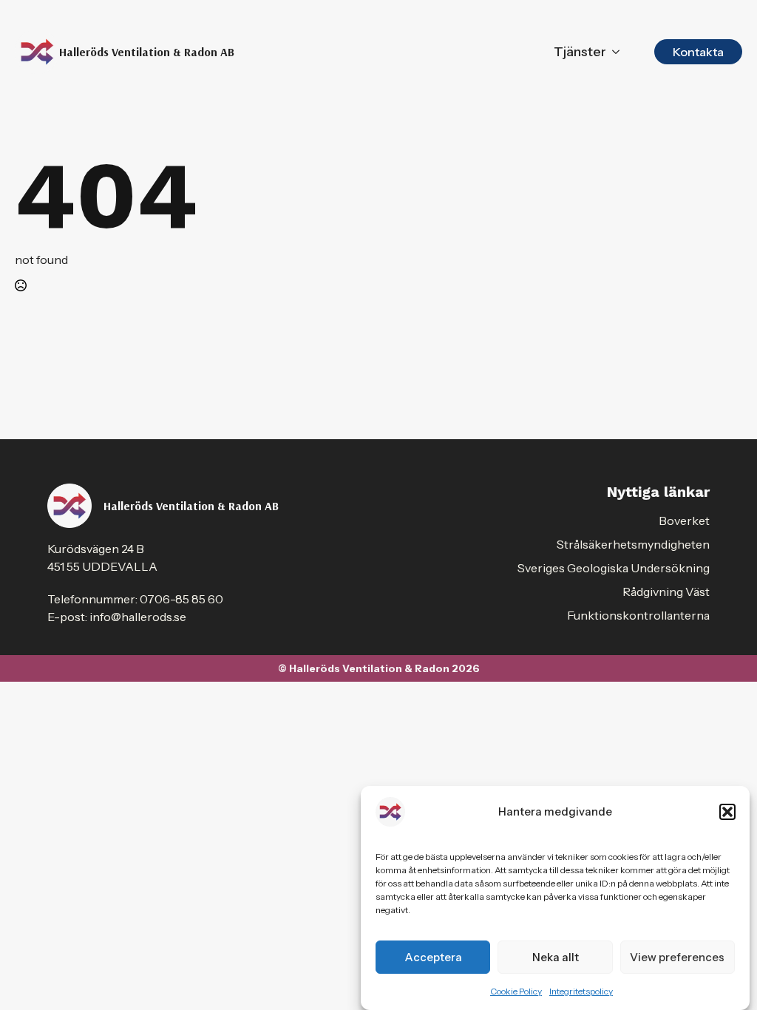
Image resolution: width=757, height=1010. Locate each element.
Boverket (684, 520)
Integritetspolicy (581, 991)
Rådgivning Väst (666, 591)
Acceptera (433, 957)
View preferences (677, 957)
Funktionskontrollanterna (638, 615)
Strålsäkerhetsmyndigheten (633, 544)
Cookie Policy (516, 991)
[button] (727, 811)
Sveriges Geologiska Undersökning (613, 567)
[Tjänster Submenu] (615, 51)
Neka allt (555, 957)
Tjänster (580, 52)
